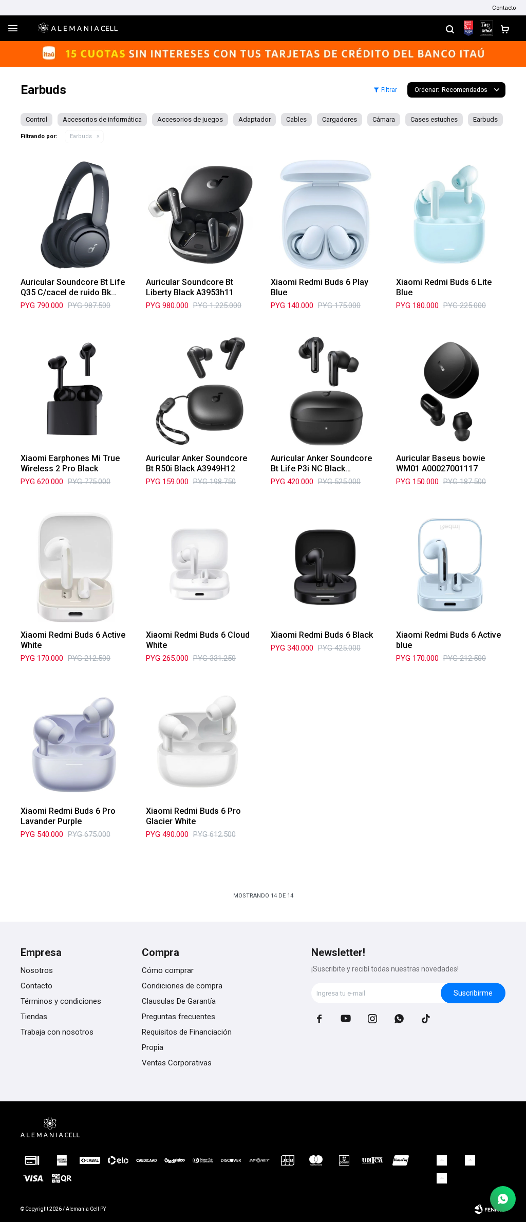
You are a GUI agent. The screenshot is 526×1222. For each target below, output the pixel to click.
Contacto (504, 7)
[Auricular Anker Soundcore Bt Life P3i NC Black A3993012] (326, 391)
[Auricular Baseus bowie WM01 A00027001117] (451, 391)
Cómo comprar (168, 970)
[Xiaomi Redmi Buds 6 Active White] (75, 567)
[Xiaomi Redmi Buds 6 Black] (326, 567)
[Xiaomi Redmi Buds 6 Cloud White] (201, 567)
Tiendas (34, 1016)
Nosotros (37, 970)
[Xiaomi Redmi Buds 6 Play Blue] (326, 215)
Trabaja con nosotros (57, 1032)
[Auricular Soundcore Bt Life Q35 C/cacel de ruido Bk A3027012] (75, 215)
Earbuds (81, 136)
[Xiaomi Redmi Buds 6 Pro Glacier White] (201, 744)
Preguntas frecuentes (178, 1016)
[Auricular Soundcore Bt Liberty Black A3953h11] (201, 215)
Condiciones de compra (182, 985)
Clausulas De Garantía (179, 1001)
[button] (450, 28)
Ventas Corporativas (177, 1062)
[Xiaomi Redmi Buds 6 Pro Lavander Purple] (75, 744)
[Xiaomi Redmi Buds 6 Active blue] (451, 567)
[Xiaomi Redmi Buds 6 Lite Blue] (451, 215)
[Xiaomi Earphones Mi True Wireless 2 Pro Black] (75, 391)
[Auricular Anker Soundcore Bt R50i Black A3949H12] (201, 391)
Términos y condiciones (61, 1001)
